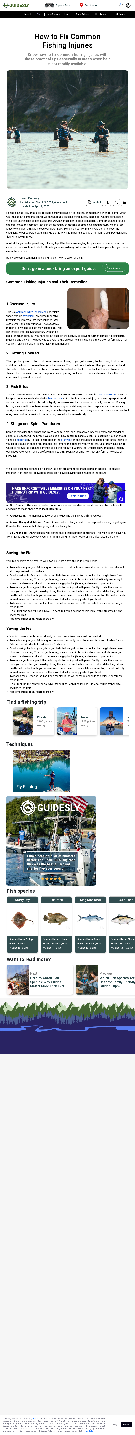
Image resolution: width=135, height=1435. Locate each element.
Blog (39, 14)
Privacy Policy (88, 1431)
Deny (114, 1424)
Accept (126, 1424)
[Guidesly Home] (16, 5)
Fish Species (53, 14)
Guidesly (36, 1418)
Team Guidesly (30, 198)
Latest (27, 14)
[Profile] (128, 5)
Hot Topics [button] (101, 14)
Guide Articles (82, 14)
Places (67, 14)
